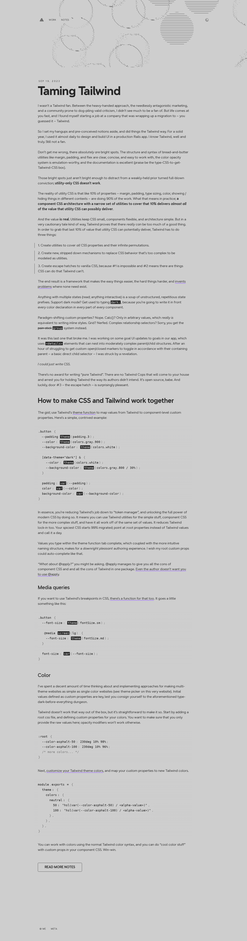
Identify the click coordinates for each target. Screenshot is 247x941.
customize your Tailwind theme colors (74, 771)
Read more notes (60, 867)
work (52, 20)
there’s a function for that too (132, 598)
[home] (42, 20)
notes (65, 20)
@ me (42, 929)
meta (54, 929)
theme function (84, 412)
